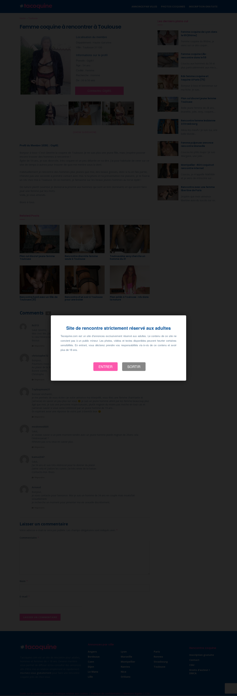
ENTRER (105, 366)
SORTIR (133, 366)
